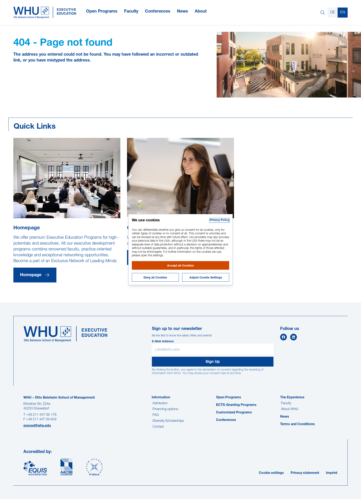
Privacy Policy (219, 220)
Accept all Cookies (180, 265)
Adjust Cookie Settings (205, 277)
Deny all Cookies (155, 277)
